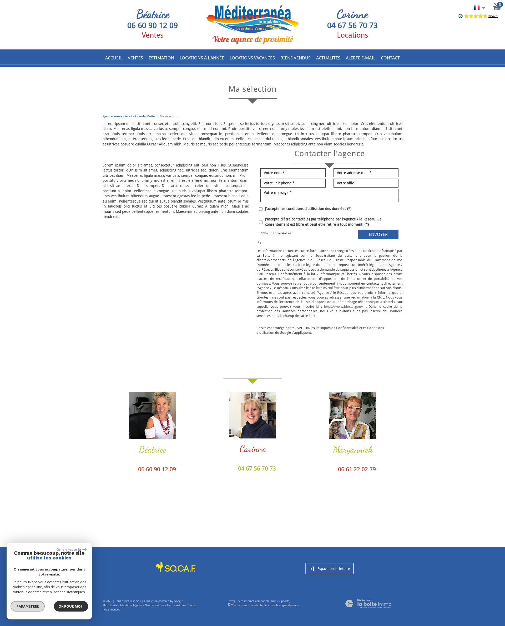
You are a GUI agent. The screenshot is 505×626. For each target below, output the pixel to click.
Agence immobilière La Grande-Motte (129, 116)
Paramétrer (28, 606)
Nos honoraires (154, 605)
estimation (161, 57)
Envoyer (378, 234)
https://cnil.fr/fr (328, 288)
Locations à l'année (202, 57)
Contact (390, 57)
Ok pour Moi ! (71, 606)
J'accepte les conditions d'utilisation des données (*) (308, 208)
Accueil (113, 57)
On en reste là (68, 549)
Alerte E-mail (360, 57)
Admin (180, 605)
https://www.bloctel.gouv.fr (345, 307)
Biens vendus (295, 57)
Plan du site (110, 605)
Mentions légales (131, 605)
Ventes (135, 57)
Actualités (328, 57)
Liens (170, 605)
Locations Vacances (252, 57)
